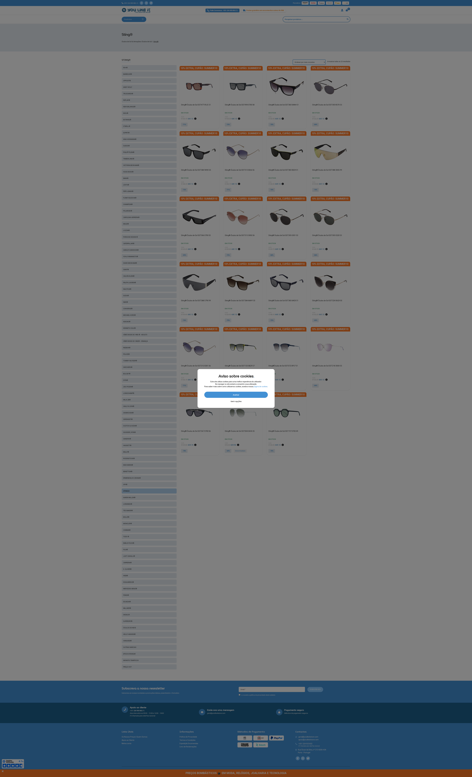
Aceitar (236, 395)
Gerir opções (236, 401)
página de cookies (260, 387)
